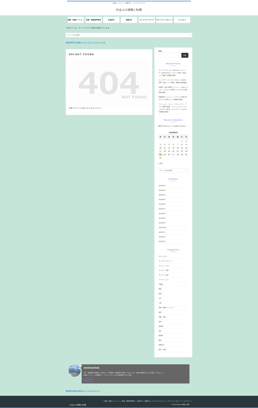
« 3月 (160, 163)
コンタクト (186, 401)
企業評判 (139, 401)
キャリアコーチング (158, 401)
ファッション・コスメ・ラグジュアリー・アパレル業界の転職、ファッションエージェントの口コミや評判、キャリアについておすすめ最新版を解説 (173, 108)
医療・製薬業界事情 (128, 401)
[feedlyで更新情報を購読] (88, 380)
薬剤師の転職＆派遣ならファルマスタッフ (83, 391)
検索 (160, 51)
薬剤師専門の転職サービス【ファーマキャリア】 (86, 43)
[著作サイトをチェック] (85, 380)
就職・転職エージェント (112, 401)
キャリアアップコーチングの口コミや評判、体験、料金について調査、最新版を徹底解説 (173, 81)
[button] (190, 35)
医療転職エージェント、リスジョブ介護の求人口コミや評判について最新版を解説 (173, 98)
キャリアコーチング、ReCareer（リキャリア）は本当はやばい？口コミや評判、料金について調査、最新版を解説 (173, 72)
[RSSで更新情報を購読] (91, 380)
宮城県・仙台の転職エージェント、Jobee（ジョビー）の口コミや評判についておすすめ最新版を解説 (173, 89)
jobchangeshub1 (91, 368)
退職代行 (147, 401)
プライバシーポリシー (174, 401)
